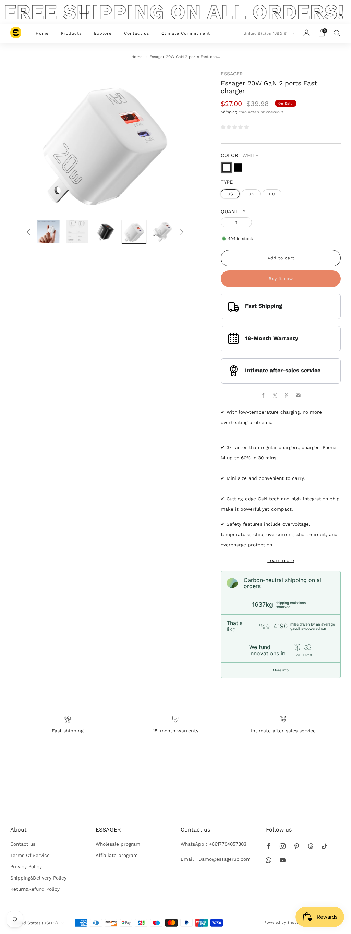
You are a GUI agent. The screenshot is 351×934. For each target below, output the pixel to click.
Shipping (229, 112)
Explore (103, 33)
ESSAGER (232, 73)
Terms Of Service (30, 855)
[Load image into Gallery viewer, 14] (106, 232)
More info (281, 670)
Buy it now (281, 278)
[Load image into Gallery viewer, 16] (162, 232)
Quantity (233, 211)
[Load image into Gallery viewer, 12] (48, 232)
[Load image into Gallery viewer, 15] (134, 232)
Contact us (136, 33)
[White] (226, 167)
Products (71, 33)
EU (272, 194)
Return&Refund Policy (35, 889)
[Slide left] (28, 232)
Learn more (280, 560)
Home (42, 33)
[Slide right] (182, 232)
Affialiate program (117, 855)
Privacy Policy (26, 866)
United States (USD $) (266, 33)
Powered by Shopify (282, 922)
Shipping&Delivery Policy (38, 878)
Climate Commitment (185, 33)
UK (251, 194)
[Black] (238, 167)
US (230, 194)
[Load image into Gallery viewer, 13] (77, 232)
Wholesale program (118, 844)
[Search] (337, 32)
